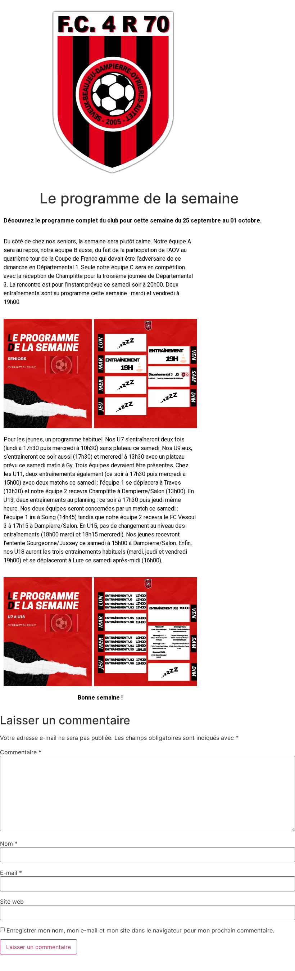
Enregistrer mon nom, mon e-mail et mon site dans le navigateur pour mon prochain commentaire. (140, 930)
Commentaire (20, 752)
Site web (12, 901)
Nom (9, 843)
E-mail (11, 873)
